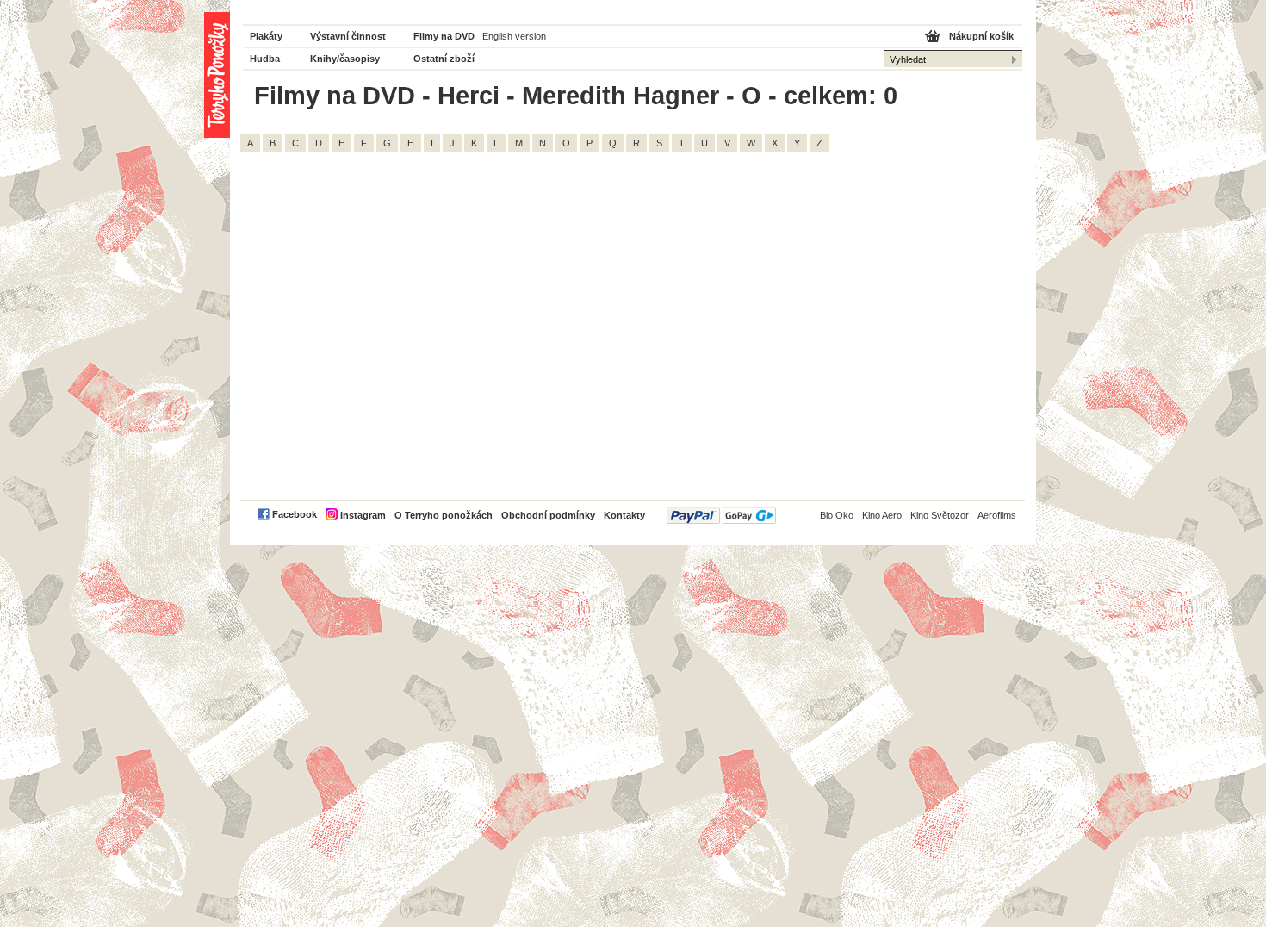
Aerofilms (996, 515)
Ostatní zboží (444, 58)
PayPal (721, 515)
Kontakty (624, 515)
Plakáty (266, 36)
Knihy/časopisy (345, 58)
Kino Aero (882, 515)
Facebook (294, 514)
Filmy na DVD (444, 36)
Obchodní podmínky (548, 515)
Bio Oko (836, 515)
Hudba (265, 58)
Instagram (363, 515)
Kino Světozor (939, 515)
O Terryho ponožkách (443, 515)
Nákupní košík (981, 36)
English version (514, 36)
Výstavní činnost (348, 36)
